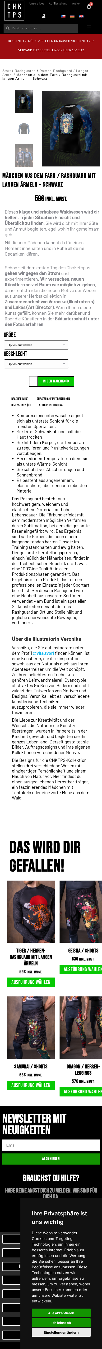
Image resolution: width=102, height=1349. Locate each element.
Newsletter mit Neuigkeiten (34, 1125)
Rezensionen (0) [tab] (21, 405)
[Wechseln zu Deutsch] (72, 16)
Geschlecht (15, 354)
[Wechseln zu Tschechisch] (63, 16)
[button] (89, 27)
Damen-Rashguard (55, 71)
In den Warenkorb (56, 381)
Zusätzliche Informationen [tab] (53, 399)
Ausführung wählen (31, 982)
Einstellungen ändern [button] (61, 1332)
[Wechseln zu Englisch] (81, 16)
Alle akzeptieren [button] (61, 1313)
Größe (10, 335)
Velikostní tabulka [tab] (51, 405)
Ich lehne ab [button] (61, 1323)
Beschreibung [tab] (19, 399)
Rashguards (25, 71)
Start (6, 71)
